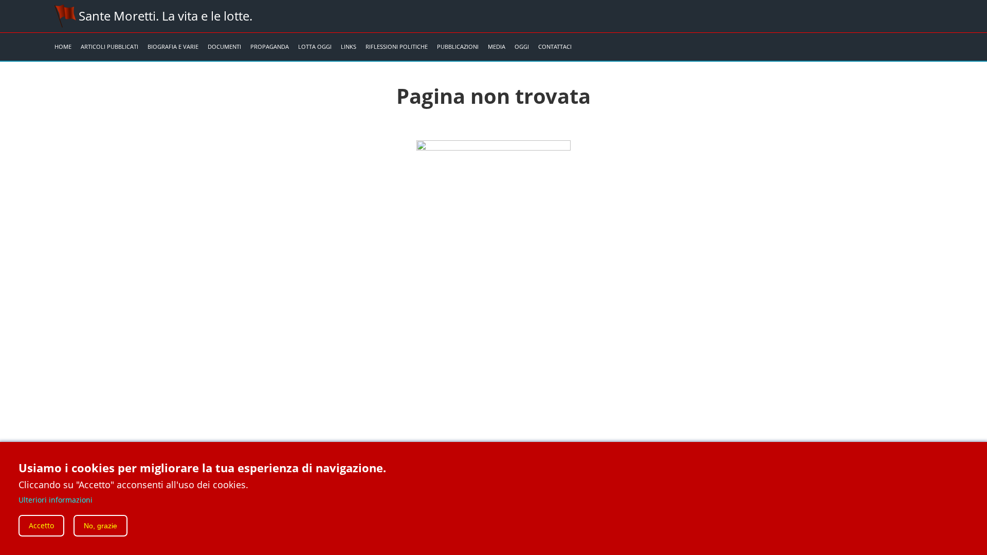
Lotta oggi (315, 46)
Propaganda (269, 46)
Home (62, 46)
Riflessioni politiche (396, 46)
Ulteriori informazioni (56, 499)
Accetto (41, 525)
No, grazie (100, 526)
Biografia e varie (173, 46)
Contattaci (555, 46)
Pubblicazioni (458, 46)
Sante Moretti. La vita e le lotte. (165, 15)
